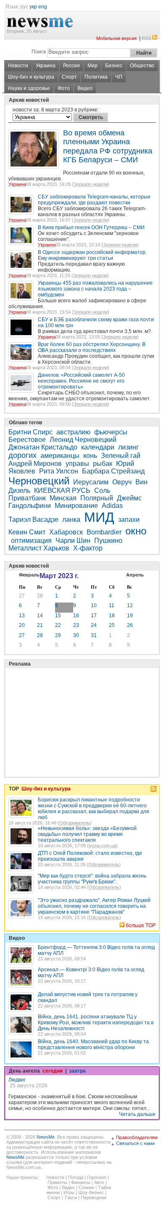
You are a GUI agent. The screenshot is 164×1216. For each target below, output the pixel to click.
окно (135, 531)
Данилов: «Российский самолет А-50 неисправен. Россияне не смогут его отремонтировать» (81, 381)
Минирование (76, 505)
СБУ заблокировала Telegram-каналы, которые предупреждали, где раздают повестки (94, 200)
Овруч (122, 482)
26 (130, 625)
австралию (73, 432)
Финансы (80, 1182)
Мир (92, 66)
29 (58, 635)
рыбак (102, 463)
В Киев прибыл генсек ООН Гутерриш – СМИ (91, 227)
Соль (102, 490)
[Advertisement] (71, 701)
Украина (46, 66)
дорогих (22, 455)
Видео (85, 88)
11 (111, 605)
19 (130, 616)
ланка (71, 519)
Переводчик (93, 1197)
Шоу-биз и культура (31, 77)
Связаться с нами (135, 1143)
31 (94, 635)
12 (130, 605)
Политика (96, 77)
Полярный (96, 498)
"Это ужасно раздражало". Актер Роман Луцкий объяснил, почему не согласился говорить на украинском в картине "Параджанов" (94, 906)
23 (76, 625)
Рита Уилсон (58, 471)
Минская (63, 498)
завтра (77, 1071)
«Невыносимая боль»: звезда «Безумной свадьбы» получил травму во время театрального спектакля (87, 834)
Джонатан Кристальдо (42, 447)
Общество (142, 66)
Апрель (135, 574)
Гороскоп (96, 1177)
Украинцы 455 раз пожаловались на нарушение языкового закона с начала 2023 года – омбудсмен (95, 289)
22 (58, 625)
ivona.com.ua (102, 845)
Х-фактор (88, 548)
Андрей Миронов (35, 463)
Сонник (86, 1187)
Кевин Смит (26, 532)
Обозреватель (74, 822)
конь (90, 455)
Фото (64, 88)
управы (77, 463)
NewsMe (46, 1136)
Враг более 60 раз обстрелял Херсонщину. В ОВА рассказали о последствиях (91, 347)
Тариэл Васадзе (33, 519)
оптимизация (31, 540)
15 (58, 616)
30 (76, 635)
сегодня (52, 1071)
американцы (59, 455)
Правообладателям (137, 1137)
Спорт (69, 77)
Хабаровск (66, 532)
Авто (99, 1182)
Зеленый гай (120, 455)
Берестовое (27, 439)
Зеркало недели (91, 184)
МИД (99, 517)
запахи (129, 519)
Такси (70, 1197)
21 (40, 625)
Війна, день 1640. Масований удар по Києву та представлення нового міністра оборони (93, 1044)
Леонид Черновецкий (83, 439)
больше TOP (141, 925)
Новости (18, 66)
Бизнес (113, 66)
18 (112, 616)
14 (40, 616)
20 (22, 625)
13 (22, 616)
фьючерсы (110, 432)
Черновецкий (38, 480)
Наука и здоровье (29, 88)
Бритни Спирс (30, 432)
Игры (68, 1192)
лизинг (128, 447)
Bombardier (104, 532)
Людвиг (17, 1080)
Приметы (57, 1182)
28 (40, 596)
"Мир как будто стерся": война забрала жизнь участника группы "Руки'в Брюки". (92, 879)
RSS (146, 38)
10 (94, 605)
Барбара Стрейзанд (113, 471)
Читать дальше (137, 1114)
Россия (71, 66)
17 (94, 616)
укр (33, 7)
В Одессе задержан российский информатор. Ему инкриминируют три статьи (92, 255)
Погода (75, 1177)
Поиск (39, 52)
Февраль (29, 574)
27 (22, 596)
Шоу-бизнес (91, 1192)
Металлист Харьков (38, 548)
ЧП (118, 77)
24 (94, 625)
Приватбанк (27, 498)
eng (42, 7)
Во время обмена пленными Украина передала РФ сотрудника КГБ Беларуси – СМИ (107, 146)
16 (76, 616)
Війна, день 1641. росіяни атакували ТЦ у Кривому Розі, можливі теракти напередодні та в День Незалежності (95, 1022)
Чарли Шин (73, 540)
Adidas (112, 505)
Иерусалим (90, 482)
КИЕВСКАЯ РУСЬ (62, 490)
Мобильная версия (116, 38)
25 (112, 625)
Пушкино (108, 540)
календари (97, 447)
